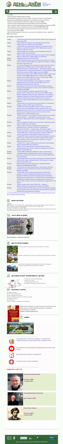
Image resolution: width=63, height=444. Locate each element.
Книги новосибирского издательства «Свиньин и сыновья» (19, 296)
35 (54, 193)
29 (44, 193)
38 (11, 194)
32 (49, 193)
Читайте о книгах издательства (29, 311)
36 (7, 194)
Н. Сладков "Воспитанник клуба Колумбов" (33, 279)
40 (14, 194)
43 (19, 194)
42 (17, 194)
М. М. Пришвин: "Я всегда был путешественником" (35, 283)
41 (15, 194)
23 (34, 193)
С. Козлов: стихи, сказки (29, 280)
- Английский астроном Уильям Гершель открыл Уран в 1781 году (35, 167)
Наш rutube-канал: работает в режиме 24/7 (28, 354)
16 (24, 193)
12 (18, 193)
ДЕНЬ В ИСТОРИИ (17, 200)
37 (9, 194)
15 (22, 193)
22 (33, 193)
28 (43, 193)
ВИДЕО (26, 317)
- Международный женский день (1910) (27, 58)
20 (30, 193)
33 (51, 193)
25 (38, 193)
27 (41, 193)
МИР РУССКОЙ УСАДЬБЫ (19, 243)
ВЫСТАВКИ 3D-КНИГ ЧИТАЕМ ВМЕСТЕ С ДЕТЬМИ (28, 276)
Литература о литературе (12, 298)
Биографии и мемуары (12, 292)
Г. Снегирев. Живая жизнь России (31, 282)
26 (39, 193)
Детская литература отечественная (14, 295)
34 (53, 193)
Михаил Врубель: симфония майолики (18, 237)
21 (31, 193)
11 (17, 193)
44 (21, 194)
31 (47, 193)
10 (16, 193)
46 (24, 194)
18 (26, 193)
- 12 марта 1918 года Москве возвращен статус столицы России (34, 151)
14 (21, 193)
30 (46, 193)
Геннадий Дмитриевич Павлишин (33, 393)
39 (12, 194)
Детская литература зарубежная (14, 293)
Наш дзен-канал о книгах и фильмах (27, 361)
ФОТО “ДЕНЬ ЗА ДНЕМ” (20, 215)
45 (22, 194)
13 (20, 193)
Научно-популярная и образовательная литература (18, 301)
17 (25, 193)
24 (36, 193)
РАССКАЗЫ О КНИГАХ (18, 289)
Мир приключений (11, 299)
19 (28, 193)
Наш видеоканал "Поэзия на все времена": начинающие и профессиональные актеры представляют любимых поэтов (33, 339)
